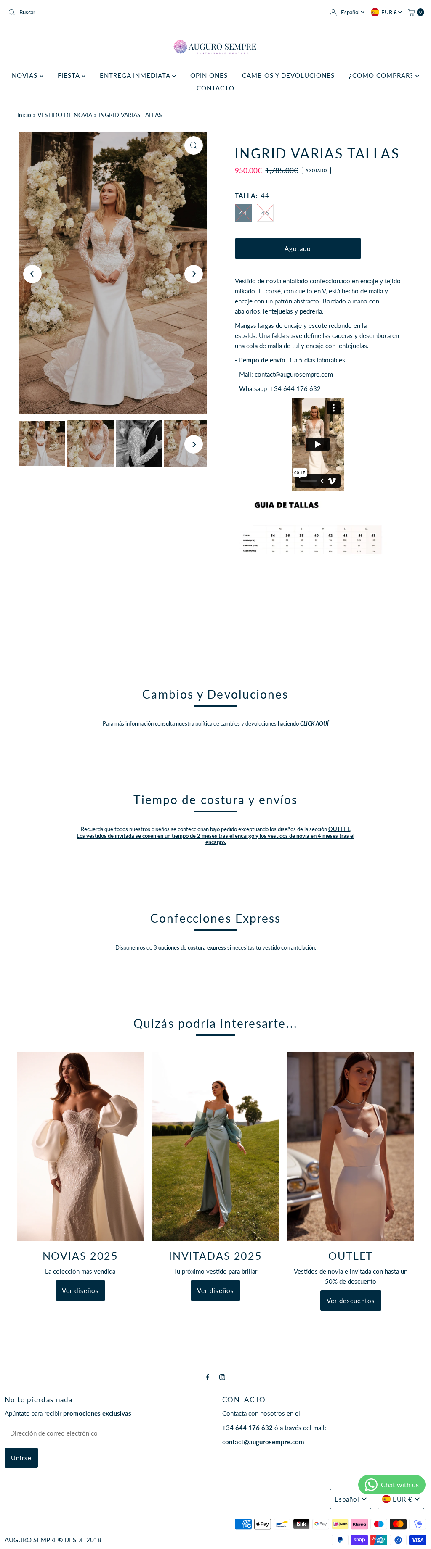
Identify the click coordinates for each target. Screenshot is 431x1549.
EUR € (389, 12)
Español (351, 12)
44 (243, 212)
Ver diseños (80, 1290)
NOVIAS (26, 75)
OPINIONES (209, 75)
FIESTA (70, 75)
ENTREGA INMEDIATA (136, 75)
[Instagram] (222, 1377)
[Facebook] (207, 1377)
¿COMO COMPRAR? (382, 75)
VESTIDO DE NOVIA (64, 115)
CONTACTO (215, 88)
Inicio (24, 115)
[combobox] (108, 12)
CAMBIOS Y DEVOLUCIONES (288, 75)
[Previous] (32, 274)
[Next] (193, 274)
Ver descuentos (351, 1300)
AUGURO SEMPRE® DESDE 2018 (53, 1540)
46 (265, 212)
